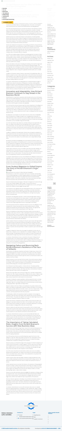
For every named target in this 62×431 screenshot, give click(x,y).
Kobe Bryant (49, 125)
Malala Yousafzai (50, 131)
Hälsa (48, 114)
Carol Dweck (49, 95)
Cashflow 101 (5, 16)
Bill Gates (49, 92)
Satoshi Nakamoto (51, 155)
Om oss (4, 10)
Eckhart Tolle (49, 105)
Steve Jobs (49, 166)
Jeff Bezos (49, 121)
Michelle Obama (50, 138)
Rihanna (48, 151)
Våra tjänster (5, 13)
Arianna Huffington (51, 88)
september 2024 (50, 60)
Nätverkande (49, 140)
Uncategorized (50, 177)
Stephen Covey (50, 164)
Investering (49, 116)
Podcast (4, 17)
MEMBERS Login (7, 22)
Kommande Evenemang (8, 19)
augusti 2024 (49, 62)
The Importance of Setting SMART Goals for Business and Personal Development (51, 200)
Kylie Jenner (49, 127)
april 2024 (49, 69)
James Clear (49, 119)
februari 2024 (49, 73)
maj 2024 (49, 67)
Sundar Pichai (50, 168)
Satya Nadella (50, 157)
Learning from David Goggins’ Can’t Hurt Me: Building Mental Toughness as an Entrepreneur (51, 192)
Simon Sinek (49, 162)
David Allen (49, 101)
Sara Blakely (49, 153)
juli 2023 (49, 82)
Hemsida (4, 8)
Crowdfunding (50, 99)
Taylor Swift (49, 170)
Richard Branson (50, 149)
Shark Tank (49, 159)
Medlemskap (5, 14)
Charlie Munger (50, 97)
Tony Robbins (50, 176)
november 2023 (50, 75)
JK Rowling (49, 123)
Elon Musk (49, 107)
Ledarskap (49, 129)
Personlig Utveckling (51, 144)
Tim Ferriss (49, 172)
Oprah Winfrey (50, 142)
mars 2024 (49, 71)
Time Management (51, 174)
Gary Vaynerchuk (50, 112)
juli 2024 (49, 64)
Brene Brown (49, 93)
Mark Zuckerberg (50, 136)
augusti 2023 (49, 81)
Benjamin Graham (50, 90)
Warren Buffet (50, 179)
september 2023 (50, 79)
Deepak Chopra (50, 103)
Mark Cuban (49, 134)
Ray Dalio (49, 147)
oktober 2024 (50, 58)
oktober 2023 (50, 77)
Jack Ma (48, 117)
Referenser (5, 11)
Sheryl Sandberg (50, 161)
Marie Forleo (49, 132)
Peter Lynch (49, 146)
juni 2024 (49, 66)
